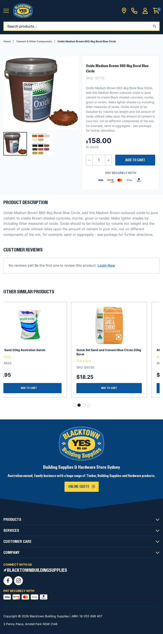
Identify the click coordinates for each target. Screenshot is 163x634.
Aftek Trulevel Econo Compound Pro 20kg (119, 350)
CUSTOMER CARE (17, 541)
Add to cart (135, 160)
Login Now (106, 265)
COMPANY (11, 552)
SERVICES (11, 530)
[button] (6, 11)
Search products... (22, 26)
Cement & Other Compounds (34, 41)
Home (7, 41)
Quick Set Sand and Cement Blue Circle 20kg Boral (41, 352)
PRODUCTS (12, 519)
